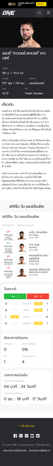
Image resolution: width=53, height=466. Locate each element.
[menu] (48, 12)
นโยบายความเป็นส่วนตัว (15, 450)
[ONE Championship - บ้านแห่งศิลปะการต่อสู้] (8, 12)
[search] (39, 12)
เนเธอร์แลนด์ (36, 83)
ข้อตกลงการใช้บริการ (39, 450)
